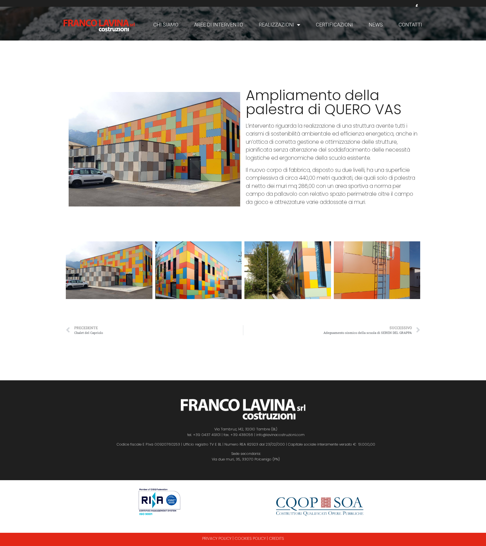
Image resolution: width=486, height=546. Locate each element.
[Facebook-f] (416, 6)
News (376, 25)
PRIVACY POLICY (216, 538)
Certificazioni (334, 25)
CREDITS (276, 538)
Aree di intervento (218, 25)
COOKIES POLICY (250, 538)
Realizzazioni (276, 25)
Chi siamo (165, 25)
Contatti (410, 25)
